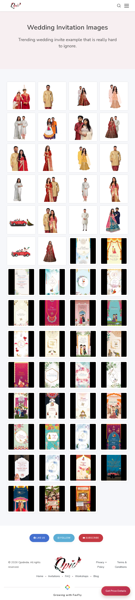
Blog (96, 576)
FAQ (67, 576)
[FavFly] (67, 587)
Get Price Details (116, 591)
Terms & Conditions (121, 565)
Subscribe (92, 537)
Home (39, 576)
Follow (65, 537)
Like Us (41, 537)
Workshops (81, 576)
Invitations (54, 576)
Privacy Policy (100, 565)
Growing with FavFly (67, 595)
